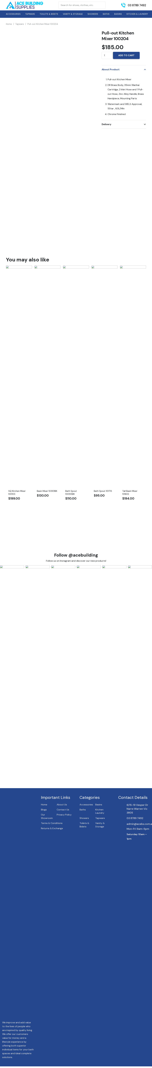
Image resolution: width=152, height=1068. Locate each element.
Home (9, 24)
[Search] (102, 5)
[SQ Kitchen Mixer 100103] (19, 267)
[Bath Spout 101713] (104, 267)
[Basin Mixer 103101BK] (47, 267)
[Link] (24, 5)
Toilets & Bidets (84, 825)
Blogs (44, 809)
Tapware (19, 24)
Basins (98, 804)
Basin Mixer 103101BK (47, 491)
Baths (83, 809)
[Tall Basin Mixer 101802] (133, 267)
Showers (84, 818)
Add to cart (126, 55)
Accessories (86, 804)
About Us (62, 804)
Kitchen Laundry (99, 811)
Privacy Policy (64, 814)
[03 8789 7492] (122, 818)
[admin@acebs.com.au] (122, 824)
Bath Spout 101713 (103, 491)
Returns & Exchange (52, 828)
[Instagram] (133, 844)
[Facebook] (128, 844)
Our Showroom (47, 816)
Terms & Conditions (51, 823)
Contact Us (63, 809)
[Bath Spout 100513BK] (76, 267)
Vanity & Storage (100, 825)
